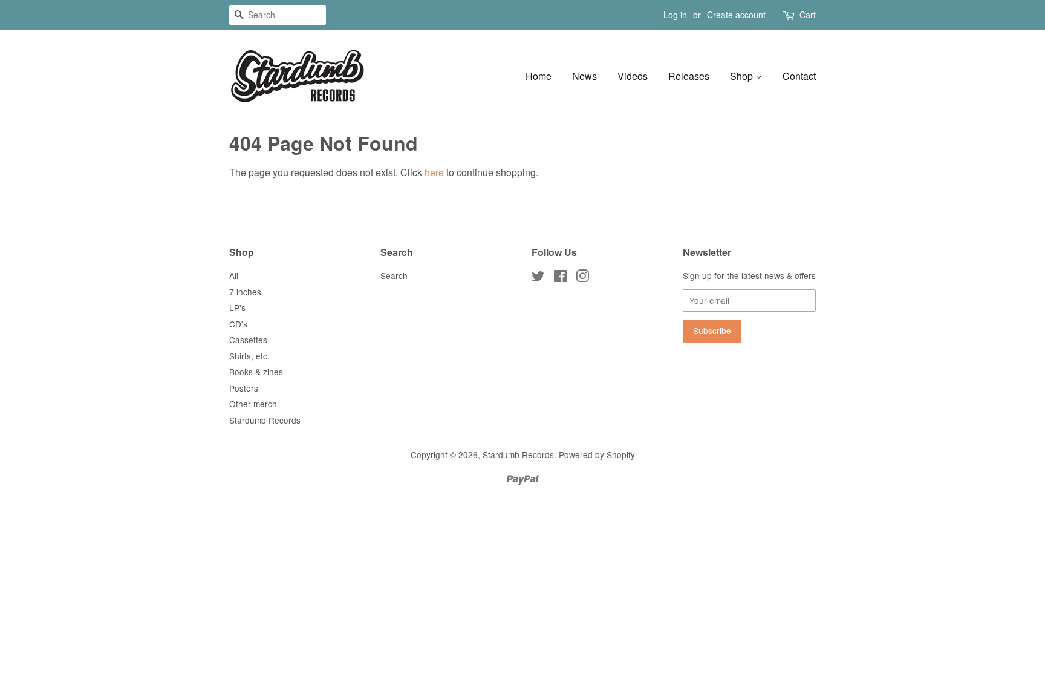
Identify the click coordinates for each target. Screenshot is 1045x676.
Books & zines (256, 372)
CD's (238, 324)
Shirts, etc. (249, 356)
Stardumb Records (265, 420)
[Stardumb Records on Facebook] (560, 278)
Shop (742, 76)
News (584, 76)
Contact (799, 76)
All (233, 275)
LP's (237, 307)
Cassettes (248, 339)
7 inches (245, 292)
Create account (736, 14)
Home (539, 76)
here (434, 172)
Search (394, 275)
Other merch (253, 404)
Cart (807, 14)
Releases (688, 76)
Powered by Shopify (597, 454)
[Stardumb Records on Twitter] (538, 278)
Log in (675, 14)
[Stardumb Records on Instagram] (582, 278)
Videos (632, 76)
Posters (243, 388)
